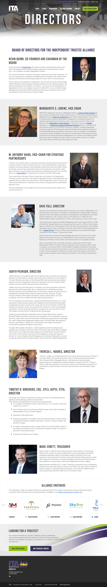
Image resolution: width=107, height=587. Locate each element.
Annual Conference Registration (66, 1)
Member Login (94, 1)
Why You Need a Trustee (41, 548)
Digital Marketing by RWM (51, 584)
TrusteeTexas (26, 67)
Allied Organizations (65, 584)
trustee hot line (48, 230)
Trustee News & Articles (84, 1)
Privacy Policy (38, 584)
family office (21, 173)
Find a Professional (18, 548)
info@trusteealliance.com (16, 572)
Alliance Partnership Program (68, 492)
